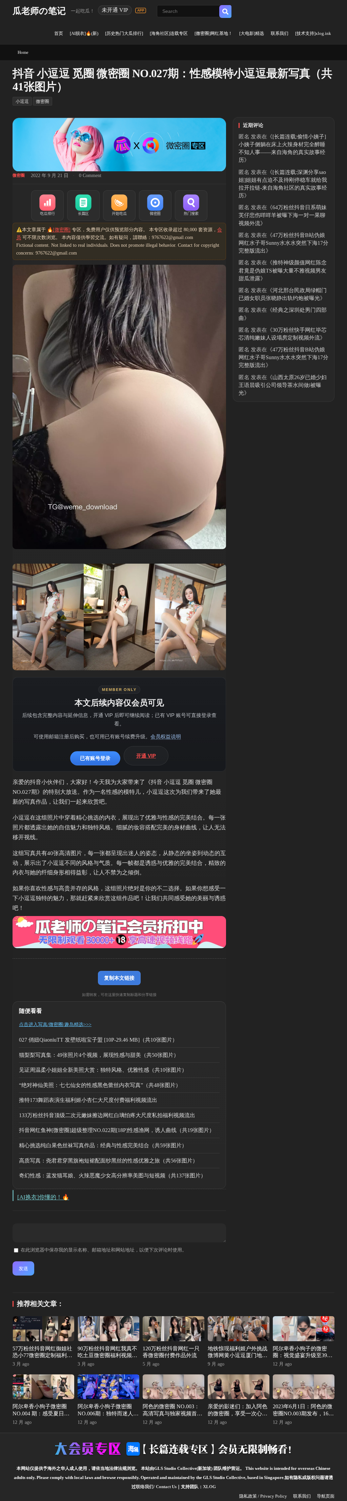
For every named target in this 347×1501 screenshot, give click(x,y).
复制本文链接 (119, 978)
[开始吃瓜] (119, 205)
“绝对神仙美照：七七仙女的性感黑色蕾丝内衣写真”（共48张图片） (100, 1085)
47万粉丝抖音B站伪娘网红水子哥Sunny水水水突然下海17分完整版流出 (283, 243)
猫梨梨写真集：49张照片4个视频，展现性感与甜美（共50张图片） (99, 1055)
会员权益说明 (165, 736)
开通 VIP (146, 756)
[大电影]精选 (251, 33)
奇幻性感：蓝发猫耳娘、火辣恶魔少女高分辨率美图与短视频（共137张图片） (112, 1175)
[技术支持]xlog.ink (313, 33)
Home (23, 52)
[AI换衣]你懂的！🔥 (43, 1197)
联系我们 (279, 33)
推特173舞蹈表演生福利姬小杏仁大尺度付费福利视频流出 (88, 1100)
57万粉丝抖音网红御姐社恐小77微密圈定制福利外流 (42, 1356)
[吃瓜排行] (47, 205)
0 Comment (90, 175)
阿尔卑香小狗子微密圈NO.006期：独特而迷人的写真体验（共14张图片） (108, 1413)
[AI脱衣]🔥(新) (84, 33)
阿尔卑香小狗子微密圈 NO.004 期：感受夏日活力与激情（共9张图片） (41, 1413)
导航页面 (325, 1496)
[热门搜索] (191, 205)
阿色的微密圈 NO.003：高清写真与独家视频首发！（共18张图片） (171, 1413)
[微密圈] (155, 205)
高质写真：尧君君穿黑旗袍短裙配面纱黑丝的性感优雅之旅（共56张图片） (108, 1160)
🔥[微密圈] (58, 229)
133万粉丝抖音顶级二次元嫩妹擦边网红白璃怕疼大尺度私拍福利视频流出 (107, 1115)
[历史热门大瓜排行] (124, 33)
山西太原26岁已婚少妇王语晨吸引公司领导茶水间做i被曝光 (283, 385)
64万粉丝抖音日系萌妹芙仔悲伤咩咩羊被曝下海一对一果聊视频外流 (283, 215)
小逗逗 (22, 101)
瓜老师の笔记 (39, 11)
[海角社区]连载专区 (169, 33)
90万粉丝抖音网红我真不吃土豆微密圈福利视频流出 (107, 1356)
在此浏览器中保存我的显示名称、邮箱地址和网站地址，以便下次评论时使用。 (104, 1250)
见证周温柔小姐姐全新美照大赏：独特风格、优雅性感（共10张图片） (103, 1070)
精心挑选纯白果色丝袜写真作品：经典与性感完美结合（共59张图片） (103, 1145)
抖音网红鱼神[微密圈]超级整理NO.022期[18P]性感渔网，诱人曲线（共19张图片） (117, 1130)
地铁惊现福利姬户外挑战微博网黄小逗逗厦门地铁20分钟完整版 (237, 1356)
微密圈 (42, 101)
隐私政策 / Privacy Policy (263, 1496)
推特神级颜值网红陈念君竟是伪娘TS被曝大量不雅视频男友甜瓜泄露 (283, 270)
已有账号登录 (95, 758)
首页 (58, 33)
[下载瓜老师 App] (141, 10)
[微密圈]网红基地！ (213, 33)
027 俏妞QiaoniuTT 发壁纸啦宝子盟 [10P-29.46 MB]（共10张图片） (98, 1040)
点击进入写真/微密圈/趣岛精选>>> (55, 1024)
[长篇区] (83, 205)
